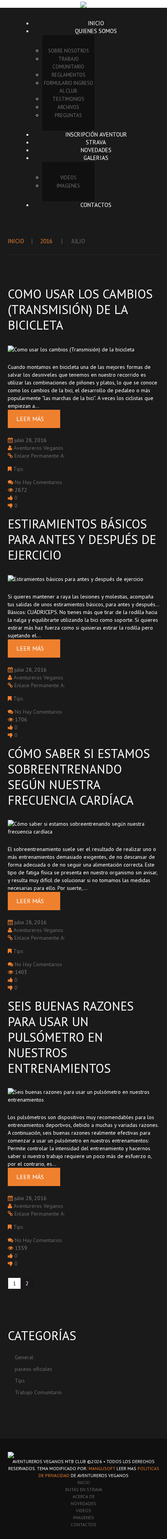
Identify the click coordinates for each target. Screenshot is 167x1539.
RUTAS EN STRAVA (83, 1489)
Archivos (68, 107)
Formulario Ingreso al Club (68, 87)
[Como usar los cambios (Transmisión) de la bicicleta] (71, 348)
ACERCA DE (84, 1496)
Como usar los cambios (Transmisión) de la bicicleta (80, 309)
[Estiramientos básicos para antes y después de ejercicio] (75, 578)
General (24, 1357)
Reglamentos (68, 75)
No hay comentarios (38, 482)
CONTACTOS (83, 1524)
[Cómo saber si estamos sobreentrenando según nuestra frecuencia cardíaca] (83, 827)
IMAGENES (68, 186)
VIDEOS (68, 177)
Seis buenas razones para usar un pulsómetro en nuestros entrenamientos (71, 1037)
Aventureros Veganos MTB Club (49, 1461)
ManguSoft (102, 1468)
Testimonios (68, 99)
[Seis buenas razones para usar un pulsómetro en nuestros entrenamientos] (83, 1095)
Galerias (96, 157)
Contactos (95, 205)
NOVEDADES (83, 1503)
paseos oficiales (33, 1368)
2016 (46, 241)
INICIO (83, 1482)
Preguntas (68, 115)
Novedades (96, 150)
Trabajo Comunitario (68, 63)
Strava (96, 142)
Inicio (96, 23)
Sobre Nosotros (68, 50)
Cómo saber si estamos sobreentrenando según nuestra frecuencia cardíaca (79, 776)
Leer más (30, 419)
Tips (18, 468)
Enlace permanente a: (39, 455)
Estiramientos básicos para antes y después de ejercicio (82, 539)
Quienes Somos (96, 31)
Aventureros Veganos (38, 447)
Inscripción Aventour (96, 134)
